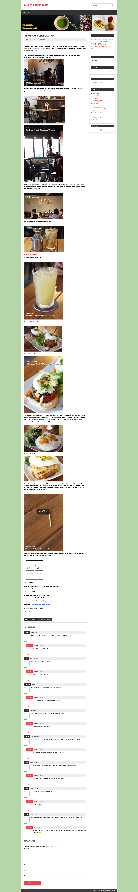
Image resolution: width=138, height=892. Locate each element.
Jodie (27, 762)
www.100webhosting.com (97, 130)
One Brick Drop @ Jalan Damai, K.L (102, 44)
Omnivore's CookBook (98, 107)
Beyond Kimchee (97, 93)
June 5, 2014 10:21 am (34, 658)
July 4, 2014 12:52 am (34, 814)
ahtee (27, 788)
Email (25, 870)
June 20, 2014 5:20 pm (38, 775)
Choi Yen (35, 39)
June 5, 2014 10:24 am (36, 684)
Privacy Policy (26, 12)
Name (25, 864)
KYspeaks (95, 103)
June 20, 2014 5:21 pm (38, 801)
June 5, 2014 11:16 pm (34, 710)
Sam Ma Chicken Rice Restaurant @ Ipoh (103, 39)
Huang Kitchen (96, 102)
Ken (26, 658)
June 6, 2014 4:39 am (35, 736)
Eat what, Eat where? (98, 100)
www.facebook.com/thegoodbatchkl (40, 604)
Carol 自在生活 (96, 95)
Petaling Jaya (42, 619)
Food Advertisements (105, 71)
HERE (35, 50)
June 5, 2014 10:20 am (35, 632)
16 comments (42, 39)
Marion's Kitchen (97, 105)
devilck (27, 736)
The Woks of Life (97, 112)
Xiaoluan (28, 684)
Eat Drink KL (96, 98)
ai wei (27, 814)
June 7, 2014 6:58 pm (35, 788)
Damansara (34, 619)
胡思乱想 (95, 119)
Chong (27, 632)
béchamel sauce (46, 485)
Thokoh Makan (96, 115)
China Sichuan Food (98, 96)
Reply (25, 641)
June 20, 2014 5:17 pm (38, 645)
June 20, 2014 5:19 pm (38, 749)
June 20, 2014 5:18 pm (38, 697)
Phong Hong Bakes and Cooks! (100, 108)
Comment (27, 848)
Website (26, 875)
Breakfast (27, 619)
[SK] (27, 710)
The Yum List (96, 114)
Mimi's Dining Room (36, 5)
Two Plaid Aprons (97, 117)
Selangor (49, 619)
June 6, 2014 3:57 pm (34, 762)
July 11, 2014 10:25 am (38, 827)
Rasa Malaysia (96, 110)
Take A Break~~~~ (97, 50)
